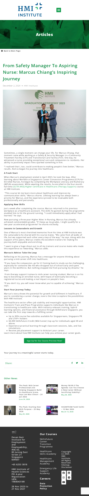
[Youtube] (63, 482)
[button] (58, 10)
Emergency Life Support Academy (48, 471)
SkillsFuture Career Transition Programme (46, 443)
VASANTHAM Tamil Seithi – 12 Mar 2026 (72, 408)
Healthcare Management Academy (47, 461)
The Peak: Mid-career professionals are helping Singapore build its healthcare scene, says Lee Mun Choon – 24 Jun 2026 (31, 391)
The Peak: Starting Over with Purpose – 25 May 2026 (30, 409)
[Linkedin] (69, 473)
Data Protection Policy (46, 486)
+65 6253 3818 (19, 464)
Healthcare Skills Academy (48, 452)
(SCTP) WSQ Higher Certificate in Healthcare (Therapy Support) (44, 186)
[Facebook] (63, 473)
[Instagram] (63, 477)
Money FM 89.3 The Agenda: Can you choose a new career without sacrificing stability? (72, 388)
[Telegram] (69, 477)
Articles (44, 34)
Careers (45, 478)
